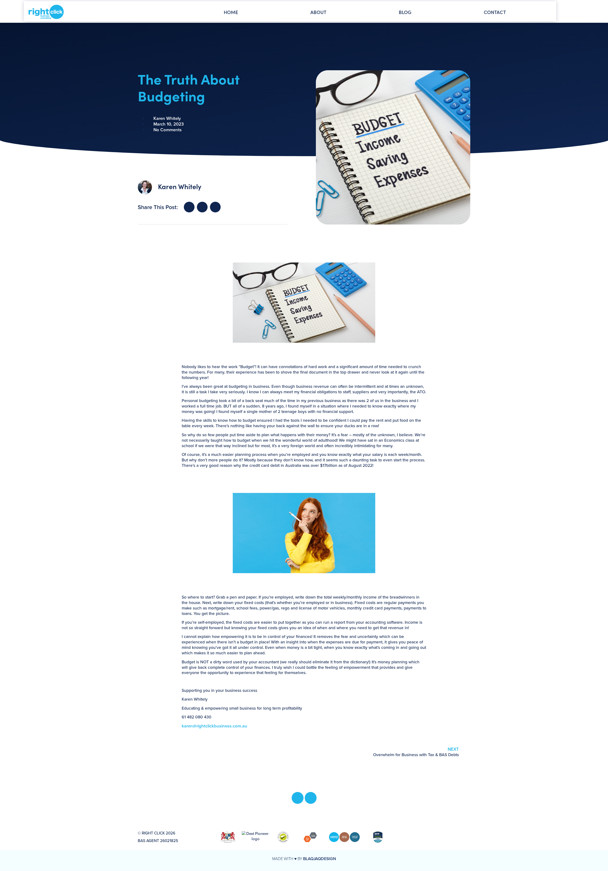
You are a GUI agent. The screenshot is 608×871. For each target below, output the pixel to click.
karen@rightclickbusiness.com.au (214, 726)
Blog (405, 12)
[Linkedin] (311, 798)
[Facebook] (298, 798)
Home (231, 12)
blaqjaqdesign (319, 859)
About (318, 12)
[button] (189, 207)
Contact (495, 12)
